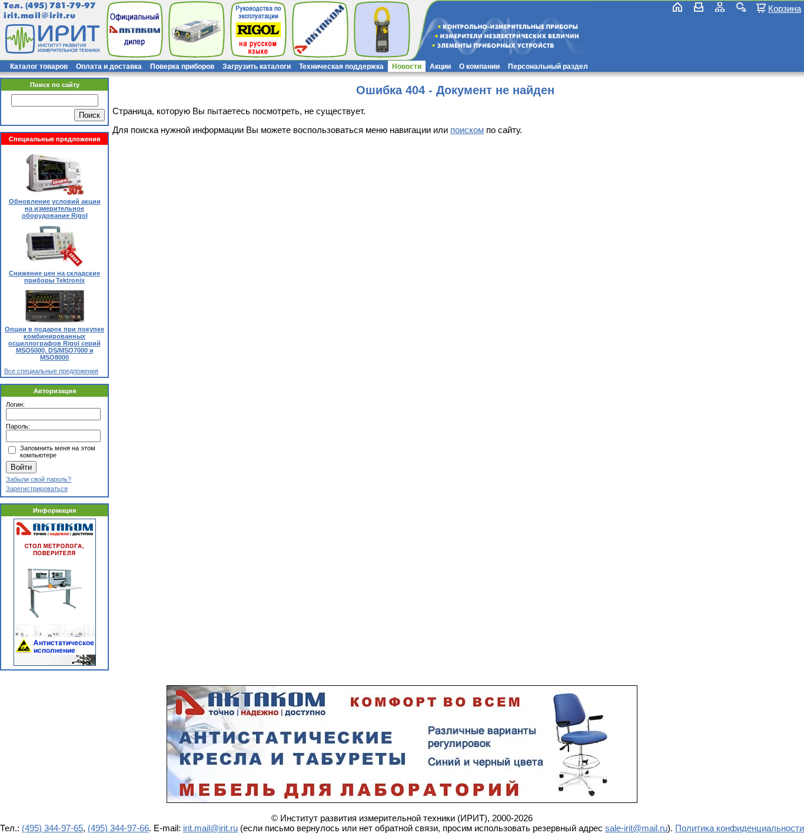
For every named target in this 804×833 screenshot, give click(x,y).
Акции (440, 66)
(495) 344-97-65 (52, 828)
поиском (467, 130)
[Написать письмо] (698, 7)
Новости (406, 66)
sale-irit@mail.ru (636, 828)
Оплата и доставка (109, 66)
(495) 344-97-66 (118, 828)
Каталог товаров (39, 66)
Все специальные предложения (51, 370)
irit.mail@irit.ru (40, 15)
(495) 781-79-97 (60, 5)
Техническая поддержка (341, 66)
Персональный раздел (548, 66)
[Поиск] (741, 7)
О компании (479, 66)
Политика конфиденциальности (739, 828)
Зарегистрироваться (37, 488)
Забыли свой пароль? (38, 479)
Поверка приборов (182, 66)
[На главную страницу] (51, 39)
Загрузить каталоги (256, 66)
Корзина (784, 8)
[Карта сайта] (720, 7)
